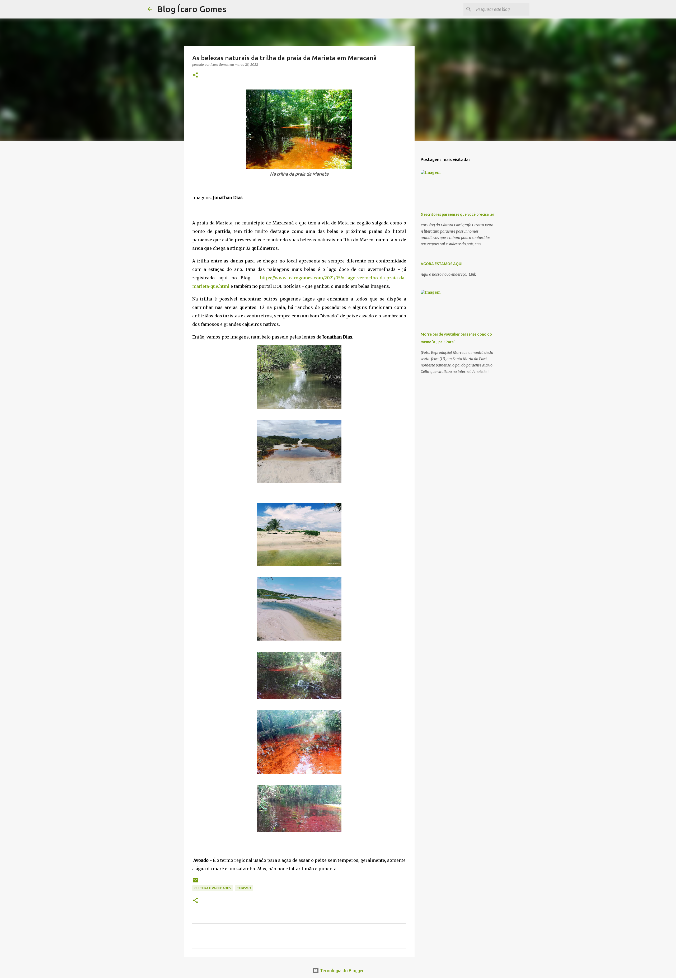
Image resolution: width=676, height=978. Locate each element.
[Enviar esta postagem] (195, 882)
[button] (195, 75)
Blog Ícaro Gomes (191, 9)
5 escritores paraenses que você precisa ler (457, 214)
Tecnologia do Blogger (341, 970)
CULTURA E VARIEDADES (212, 888)
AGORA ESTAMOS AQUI (441, 264)
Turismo (244, 888)
